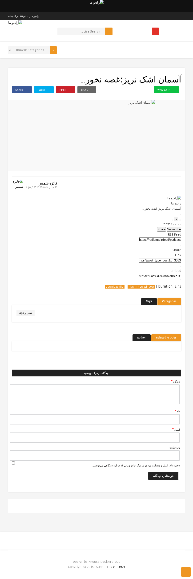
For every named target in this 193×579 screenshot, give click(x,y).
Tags (149, 301)
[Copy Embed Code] (180, 279)
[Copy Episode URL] (180, 266)
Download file (114, 287)
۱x (175, 219)
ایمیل (176, 429)
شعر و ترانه (25, 313)
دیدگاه (175, 381)
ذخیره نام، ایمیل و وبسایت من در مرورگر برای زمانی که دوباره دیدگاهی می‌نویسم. (136, 465)
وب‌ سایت (174, 447)
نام (177, 411)
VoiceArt (119, 567)
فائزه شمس (48, 183)
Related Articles (166, 337)
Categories (169, 301)
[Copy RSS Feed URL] (180, 245)
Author (141, 337)
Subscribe (174, 229)
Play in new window (141, 287)
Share (161, 229)
